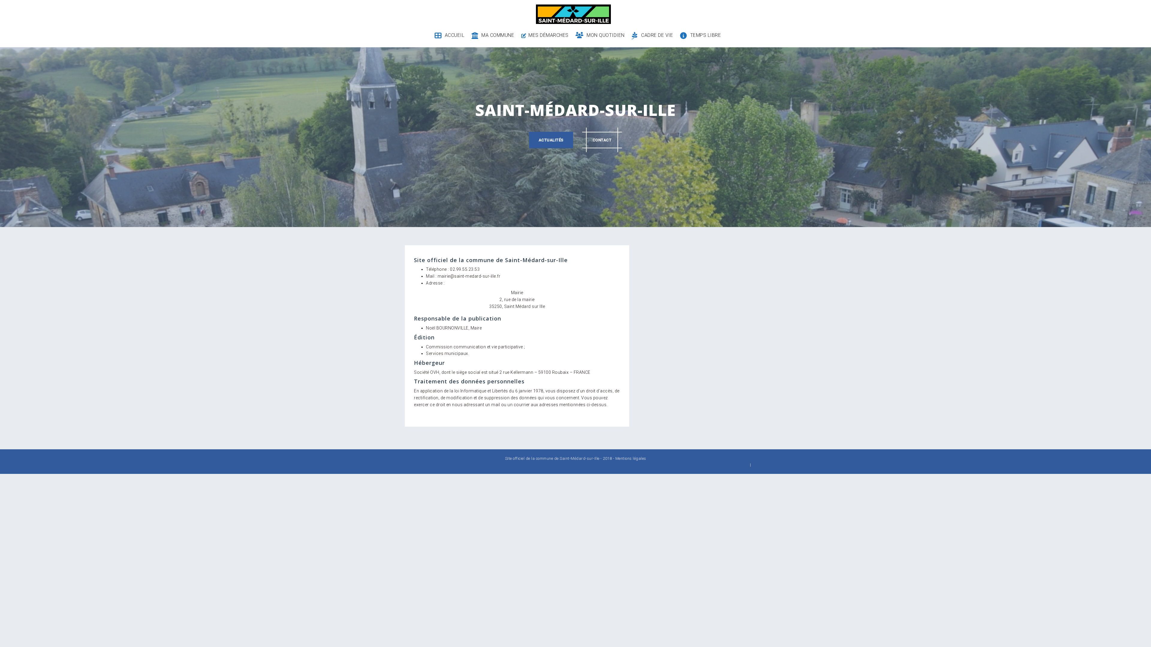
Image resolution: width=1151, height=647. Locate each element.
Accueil (454, 35)
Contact (602, 140)
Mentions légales (630, 458)
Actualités (551, 140)
